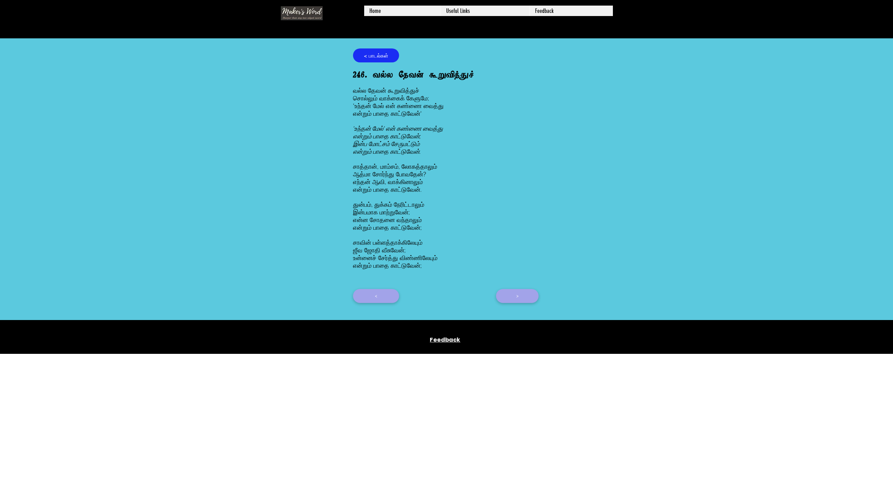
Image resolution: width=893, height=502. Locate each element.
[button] (485, 11)
